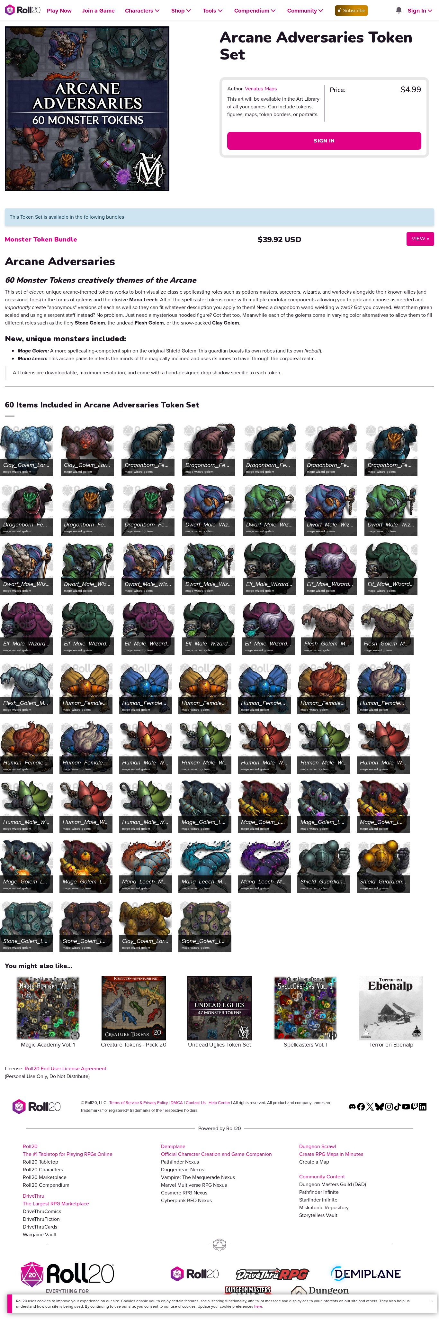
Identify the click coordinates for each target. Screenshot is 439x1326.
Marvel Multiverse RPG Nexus (194, 1185)
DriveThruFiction (41, 1219)
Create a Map (314, 1162)
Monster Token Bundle (41, 239)
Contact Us (196, 1103)
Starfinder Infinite (318, 1199)
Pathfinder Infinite (319, 1192)
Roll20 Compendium (46, 1185)
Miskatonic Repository (324, 1207)
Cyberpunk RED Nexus (186, 1200)
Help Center (219, 1103)
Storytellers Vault (318, 1215)
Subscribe (353, 10)
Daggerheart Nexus (182, 1169)
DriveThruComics (42, 1211)
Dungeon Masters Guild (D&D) (332, 1184)
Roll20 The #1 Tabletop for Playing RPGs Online (67, 1150)
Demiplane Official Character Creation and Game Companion (216, 1150)
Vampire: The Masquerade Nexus (198, 1177)
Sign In (324, 140)
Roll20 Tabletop (40, 1162)
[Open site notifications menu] (398, 11)
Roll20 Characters (43, 1169)
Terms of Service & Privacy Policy (138, 1103)
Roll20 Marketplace (45, 1177)
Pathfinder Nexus (180, 1162)
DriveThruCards (40, 1226)
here (258, 1306)
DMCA (177, 1103)
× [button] (432, 1301)
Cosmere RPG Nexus (184, 1192)
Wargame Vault (40, 1234)
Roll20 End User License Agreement (65, 1068)
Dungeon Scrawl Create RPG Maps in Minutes (331, 1150)
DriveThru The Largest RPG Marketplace (56, 1199)
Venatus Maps (261, 88)
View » (418, 238)
